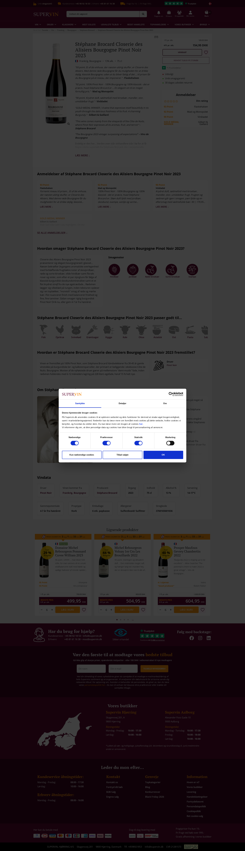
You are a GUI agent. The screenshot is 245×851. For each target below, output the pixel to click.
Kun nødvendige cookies (81, 455)
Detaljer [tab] (122, 403)
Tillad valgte (122, 455)
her (141, 424)
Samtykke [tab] (80, 403)
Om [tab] (165, 403)
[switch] (107, 443)
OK (163, 455)
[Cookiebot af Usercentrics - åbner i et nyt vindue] (170, 394)
